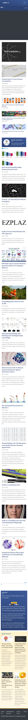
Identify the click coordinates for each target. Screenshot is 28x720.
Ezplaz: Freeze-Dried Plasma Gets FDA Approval (13, 232)
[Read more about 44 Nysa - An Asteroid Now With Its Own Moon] (14, 190)
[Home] (6, 3)
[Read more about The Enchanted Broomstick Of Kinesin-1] (14, 397)
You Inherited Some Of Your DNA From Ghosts (13, 131)
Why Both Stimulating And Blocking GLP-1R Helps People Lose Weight (12, 336)
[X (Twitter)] (2, 7)
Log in (26, 7)
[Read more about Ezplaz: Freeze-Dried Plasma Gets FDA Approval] (14, 222)
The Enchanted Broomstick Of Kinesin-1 (12, 407)
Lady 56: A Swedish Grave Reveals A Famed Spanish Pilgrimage (13, 521)
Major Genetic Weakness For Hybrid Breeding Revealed (13, 105)
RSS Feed (5, 148)
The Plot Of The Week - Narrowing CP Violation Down (7, 645)
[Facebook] (1, 7)
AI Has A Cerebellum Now (11, 485)
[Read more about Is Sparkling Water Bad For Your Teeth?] (14, 292)
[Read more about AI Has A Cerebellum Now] (14, 476)
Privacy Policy (19, 712)
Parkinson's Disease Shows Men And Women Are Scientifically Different (13, 555)
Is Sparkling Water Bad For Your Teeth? (13, 302)
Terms (25, 711)
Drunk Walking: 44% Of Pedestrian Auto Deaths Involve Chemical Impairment (14, 445)
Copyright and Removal (10, 712)
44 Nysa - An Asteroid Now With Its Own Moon (14, 200)
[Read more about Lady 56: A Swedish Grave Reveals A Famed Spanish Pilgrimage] (14, 511)
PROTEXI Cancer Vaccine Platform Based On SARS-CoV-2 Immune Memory (14, 266)
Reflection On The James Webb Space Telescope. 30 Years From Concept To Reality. (20, 683)
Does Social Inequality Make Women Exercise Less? (11, 168)
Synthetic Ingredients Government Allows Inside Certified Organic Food (13, 118)
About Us (2, 712)
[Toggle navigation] (24, 2)
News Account (16, 140)
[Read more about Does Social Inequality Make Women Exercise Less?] (14, 158)
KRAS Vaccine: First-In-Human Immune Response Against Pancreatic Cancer (12, 370)
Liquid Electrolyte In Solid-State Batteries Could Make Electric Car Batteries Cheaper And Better (20, 648)
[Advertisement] (14, 25)
